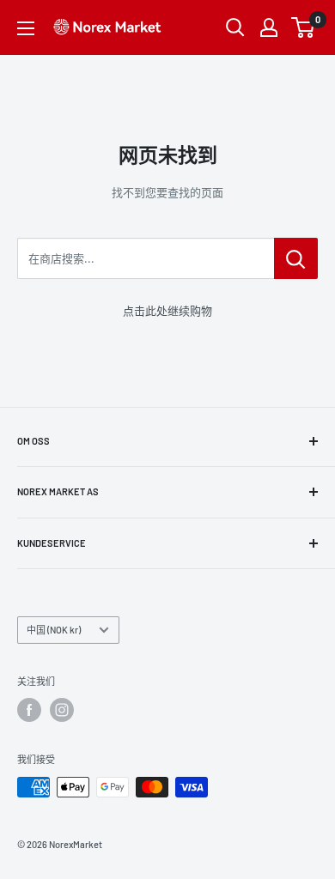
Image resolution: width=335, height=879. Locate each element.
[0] (303, 27)
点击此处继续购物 (167, 311)
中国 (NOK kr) (54, 629)
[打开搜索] (235, 27)
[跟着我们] (29, 710)
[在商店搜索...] (296, 258)
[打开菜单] (25, 28)
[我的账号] (268, 27)
